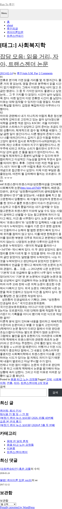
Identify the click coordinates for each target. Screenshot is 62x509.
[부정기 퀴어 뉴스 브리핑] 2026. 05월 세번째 (26, 417)
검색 (3, 386)
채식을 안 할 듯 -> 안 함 (14, 414)
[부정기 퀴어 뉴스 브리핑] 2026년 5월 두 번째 (27, 425)
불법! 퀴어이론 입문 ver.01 (16, 480)
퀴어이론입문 (15, 32)
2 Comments (46, 73)
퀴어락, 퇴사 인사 (10, 410)
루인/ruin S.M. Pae (27, 73)
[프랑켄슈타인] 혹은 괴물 (15, 468)
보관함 (4, 500)
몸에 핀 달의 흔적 (17, 441)
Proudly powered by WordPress (17, 507)
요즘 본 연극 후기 (10, 421)
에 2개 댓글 (41, 383)
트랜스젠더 (27, 383)
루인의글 (12, 28)
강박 (49, 379)
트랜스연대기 (15, 35)
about (10, 25)
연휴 (9, 383)
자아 (16, 383)
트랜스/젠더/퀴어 (17, 452)
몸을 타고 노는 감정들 (24, 379)
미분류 (11, 448)
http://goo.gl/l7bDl (31, 187)
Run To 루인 (7, 4)
